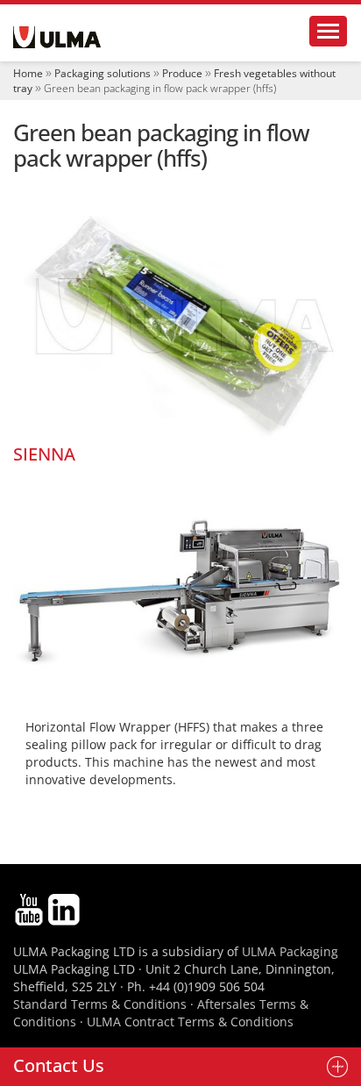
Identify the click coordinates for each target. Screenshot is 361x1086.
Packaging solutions (102, 73)
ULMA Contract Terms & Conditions (190, 1021)
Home (28, 73)
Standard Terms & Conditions (100, 1004)
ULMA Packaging (290, 951)
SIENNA (44, 454)
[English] (57, 37)
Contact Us (58, 1065)
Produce (182, 73)
